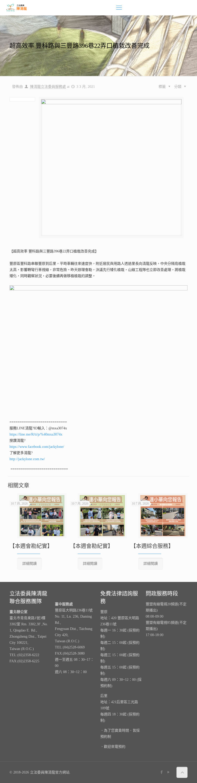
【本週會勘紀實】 (31, 546)
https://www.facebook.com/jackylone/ (36, 447)
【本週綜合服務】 (152, 546)
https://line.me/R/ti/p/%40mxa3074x (35, 434)
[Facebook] (161, 772)
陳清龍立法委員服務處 (48, 87)
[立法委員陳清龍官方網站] (16, 7)
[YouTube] (168, 772)
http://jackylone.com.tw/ (27, 459)
